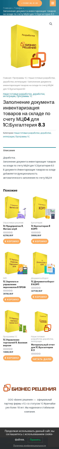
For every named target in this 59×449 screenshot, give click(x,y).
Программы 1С (20, 78)
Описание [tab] (9, 150)
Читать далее (42, 359)
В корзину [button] (12, 241)
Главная (7, 78)
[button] (51, 24)
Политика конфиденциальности (29, 445)
